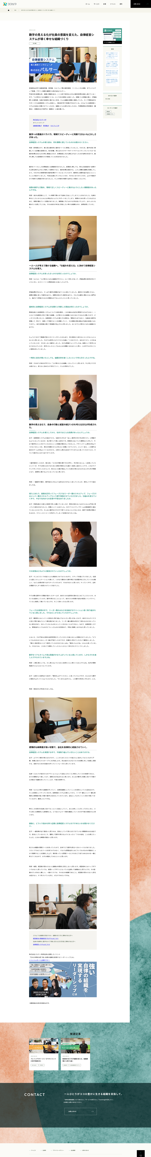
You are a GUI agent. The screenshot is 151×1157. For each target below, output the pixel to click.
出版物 (44, 1150)
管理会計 (108, 111)
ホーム (88, 4)
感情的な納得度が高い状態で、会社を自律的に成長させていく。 (112, 81)
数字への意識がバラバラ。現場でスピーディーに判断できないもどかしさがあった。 (112, 55)
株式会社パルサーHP (39, 120)
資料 (121, 4)
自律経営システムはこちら (41, 944)
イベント (113, 4)
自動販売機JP (37, 126)
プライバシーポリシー (58, 1150)
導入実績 (107, 99)
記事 (104, 4)
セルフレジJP (54, 126)
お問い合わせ (137, 4)
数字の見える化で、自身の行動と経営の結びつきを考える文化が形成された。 (112, 73)
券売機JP (46, 126)
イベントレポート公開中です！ (39, 960)
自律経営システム (110, 114)
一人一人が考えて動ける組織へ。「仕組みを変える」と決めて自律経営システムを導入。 (112, 64)
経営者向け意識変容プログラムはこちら (45, 938)
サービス (96, 4)
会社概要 (73, 1150)
